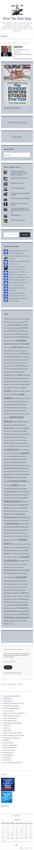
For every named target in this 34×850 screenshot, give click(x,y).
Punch (11, 508)
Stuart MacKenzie (15, 557)
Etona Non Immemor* (18, 220)
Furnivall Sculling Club (9, 381)
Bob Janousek (11, 334)
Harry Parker (25, 401)
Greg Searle (14, 391)
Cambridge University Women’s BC (17, 344)
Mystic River (16, 468)
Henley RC (6, 417)
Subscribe (25, 235)
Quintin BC (15, 508)
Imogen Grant (19, 428)
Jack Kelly (13, 434)
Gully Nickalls (7, 394)
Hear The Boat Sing (17, 18)
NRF (5, 477)
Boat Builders (12, 331)
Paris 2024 (16, 494)
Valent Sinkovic (7, 596)
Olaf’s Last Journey (17, 183)
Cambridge (21, 340)
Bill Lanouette (17, 328)
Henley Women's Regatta (20, 421)
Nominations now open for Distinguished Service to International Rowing (22, 54)
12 (12, 831)
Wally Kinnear (7, 599)
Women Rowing (14, 611)
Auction (5, 325)
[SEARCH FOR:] (17, 154)
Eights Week (11, 366)
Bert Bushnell (9, 328)
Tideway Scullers (9, 577)
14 (21, 831)
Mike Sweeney (26, 465)
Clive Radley (11, 350)
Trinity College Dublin (22, 584)
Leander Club (12, 449)
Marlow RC (15, 459)
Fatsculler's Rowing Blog (11, 706)
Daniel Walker (7, 360)
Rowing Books (13, 523)
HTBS (15, 425)
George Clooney (16, 384)
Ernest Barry (14, 369)
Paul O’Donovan (24, 494)
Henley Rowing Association (12, 715)
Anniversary (22, 322)
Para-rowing (25, 491)
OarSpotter (7, 725)
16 (30, 831)
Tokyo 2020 (7, 581)
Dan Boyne (7, 356)
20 (17, 834)
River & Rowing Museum (11, 738)
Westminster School (17, 602)
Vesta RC (19, 596)
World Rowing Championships (17, 617)
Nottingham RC (25, 474)
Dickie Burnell (22, 360)
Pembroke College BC (9, 497)
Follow (8, 667)
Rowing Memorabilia (10, 747)
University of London (18, 590)
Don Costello (13, 267)
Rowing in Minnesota (10, 745)
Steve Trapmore (15, 553)
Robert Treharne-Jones (12, 520)
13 (17, 831)
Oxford (14, 484)
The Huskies (13, 567)
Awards (25, 325)
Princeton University (13, 505)
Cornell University (14, 353)
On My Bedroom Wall (18, 188)
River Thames (23, 517)
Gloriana (6, 387)
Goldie (10, 387)
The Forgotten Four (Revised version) (20, 194)
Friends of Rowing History (11, 708)
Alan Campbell (20, 319)
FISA (20, 374)
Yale (5, 623)
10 (3, 831)
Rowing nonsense (19, 536)
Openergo (6, 728)
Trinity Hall (19, 587)
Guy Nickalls (14, 394)
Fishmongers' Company (12, 378)
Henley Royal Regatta (10, 718)
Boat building (21, 331)
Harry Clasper (17, 401)
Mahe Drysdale (15, 456)
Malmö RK (22, 456)
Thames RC (25, 556)
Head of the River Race (20, 410)
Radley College (18, 511)
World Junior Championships (10, 614)
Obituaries (11, 477)
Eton (20, 368)
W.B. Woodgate (26, 596)
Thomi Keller (24, 573)
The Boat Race (11, 560)
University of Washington (12, 593)
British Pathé (7, 698)
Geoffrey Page (8, 384)
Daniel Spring (26, 356)
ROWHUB (6, 740)
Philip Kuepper (12, 501)
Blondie (6, 331)
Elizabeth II (18, 366)
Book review (17, 137)
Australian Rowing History (11, 696)
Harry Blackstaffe (8, 401)
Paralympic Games (8, 494)
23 (30, 834)
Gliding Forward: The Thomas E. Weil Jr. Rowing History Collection (19, 173)
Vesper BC (13, 596)
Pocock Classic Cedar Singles (12, 733)
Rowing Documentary (24, 523)
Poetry (22, 501)
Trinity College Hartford (9, 587)
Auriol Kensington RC (15, 325)
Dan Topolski (14, 359)
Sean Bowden (17, 547)
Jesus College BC (19, 437)
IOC (12, 431)
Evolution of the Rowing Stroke (13, 703)
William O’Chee (14, 605)
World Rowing (23, 614)
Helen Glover (15, 413)
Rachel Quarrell (9, 511)
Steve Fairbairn (9, 550)
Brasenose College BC (10, 337)
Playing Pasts (7, 730)
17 (3, 834)
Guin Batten (27, 391)
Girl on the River (8, 711)
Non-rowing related (15, 474)
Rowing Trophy (14, 544)
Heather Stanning (8, 413)
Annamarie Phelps (15, 322)
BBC (5, 328)
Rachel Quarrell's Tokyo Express (13, 735)
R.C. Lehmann (23, 508)
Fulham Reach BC (23, 378)
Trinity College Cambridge (10, 584)
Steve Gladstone (19, 550)
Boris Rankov (26, 334)
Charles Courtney (8, 347)
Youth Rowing (10, 623)
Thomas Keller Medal (14, 573)
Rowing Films (18, 526)
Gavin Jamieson (26, 381)
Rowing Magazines (9, 536)
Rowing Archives (8, 743)
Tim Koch (21, 577)
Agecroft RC (14, 319)
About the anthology (12, 108)
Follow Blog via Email (13, 649)
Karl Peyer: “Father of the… (18, 274)
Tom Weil (15, 581)
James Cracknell (21, 434)
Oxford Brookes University (12, 489)
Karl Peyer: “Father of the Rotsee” (19, 204)
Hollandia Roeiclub (8, 425)
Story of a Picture (23, 553)
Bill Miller (24, 328)
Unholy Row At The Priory (19, 178)
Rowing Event (8, 527)
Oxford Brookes (22, 485)
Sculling (11, 547)
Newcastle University (20, 471)
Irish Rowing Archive (10, 720)
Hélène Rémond (9, 428)
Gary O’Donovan (18, 381)
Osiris (8, 485)
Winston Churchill (13, 608)
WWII (25, 621)
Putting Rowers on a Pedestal (20, 198)
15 (26, 831)
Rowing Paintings (14, 540)
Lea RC (21, 449)
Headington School (15, 407)
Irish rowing (17, 431)
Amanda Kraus (7, 322)
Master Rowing (15, 462)
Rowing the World (9, 750)
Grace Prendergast (17, 387)
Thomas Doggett (20, 567)
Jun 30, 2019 (18, 47)
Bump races (6, 340)
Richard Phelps (8, 514)
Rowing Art (21, 520)
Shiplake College (25, 547)
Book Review (19, 334)
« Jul (16, 845)
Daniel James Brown (17, 356)
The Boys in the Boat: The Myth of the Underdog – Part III (20, 210)
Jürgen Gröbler (13, 443)
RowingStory (7, 757)
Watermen (22, 599)
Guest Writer (21, 391)
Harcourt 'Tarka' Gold (25, 398)
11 (8, 831)
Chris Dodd (17, 347)
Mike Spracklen (19, 465)
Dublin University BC (17, 362)
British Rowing (23, 337)
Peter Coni (16, 497)
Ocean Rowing (18, 477)
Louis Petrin (7, 456)
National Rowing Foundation (12, 723)
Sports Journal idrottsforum (12, 762)
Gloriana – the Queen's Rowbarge (14, 713)
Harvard (13, 404)
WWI (21, 621)
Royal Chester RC (23, 544)
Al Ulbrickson (27, 319)
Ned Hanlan (12, 471)
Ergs (5, 368)
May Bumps (13, 465)
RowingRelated (8, 755)
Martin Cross (23, 459)
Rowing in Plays (23, 533)
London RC (24, 453)
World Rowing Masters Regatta (12, 621)
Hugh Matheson (21, 425)
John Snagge (12, 440)
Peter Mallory (23, 498)
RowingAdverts (8, 752)
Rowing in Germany (14, 533)
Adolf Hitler (7, 319)
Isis (22, 431)
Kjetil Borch (18, 446)
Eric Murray (8, 368)
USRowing (25, 593)
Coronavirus (24, 353)
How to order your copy (17, 122)
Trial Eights (23, 581)
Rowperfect (7, 760)
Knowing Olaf (15, 215)
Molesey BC (8, 468)
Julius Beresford (19, 440)
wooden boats (24, 611)
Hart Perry (7, 404)
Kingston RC (12, 446)
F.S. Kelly (16, 375)
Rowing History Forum (17, 530)
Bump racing (12, 340)
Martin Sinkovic (7, 462)
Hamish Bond (16, 398)
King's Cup (6, 446)
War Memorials (15, 599)
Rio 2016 (14, 514)
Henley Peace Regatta (24, 413)
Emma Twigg (26, 365)
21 (21, 834)
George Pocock (24, 384)
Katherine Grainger (22, 443)
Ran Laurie (25, 511)
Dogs (11, 362)
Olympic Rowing (17, 480)
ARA (27, 322)
